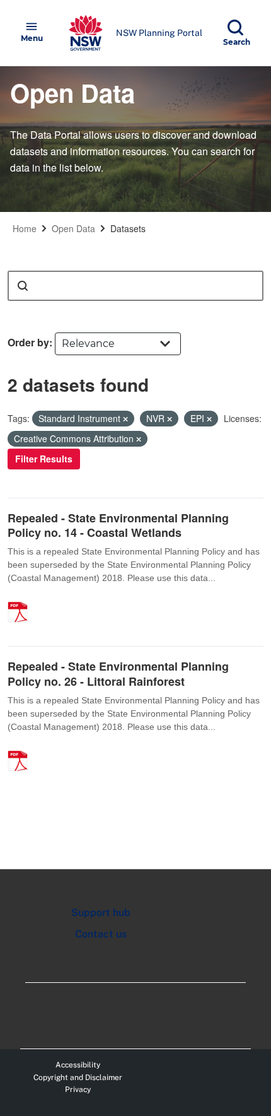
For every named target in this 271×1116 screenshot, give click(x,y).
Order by (28, 342)
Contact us (101, 934)
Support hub (100, 913)
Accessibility (77, 1064)
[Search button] (23, 286)
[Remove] (125, 419)
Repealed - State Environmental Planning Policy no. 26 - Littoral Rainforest (118, 673)
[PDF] (22, 598)
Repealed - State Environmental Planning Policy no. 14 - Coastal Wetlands (118, 525)
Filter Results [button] (43, 458)
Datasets (128, 228)
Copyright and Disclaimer (77, 1077)
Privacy (78, 1089)
